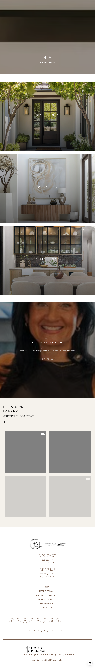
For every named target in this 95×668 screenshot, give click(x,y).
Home (46, 587)
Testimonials (46, 603)
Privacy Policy (57, 660)
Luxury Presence (65, 654)
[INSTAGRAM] (18, 620)
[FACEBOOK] (11, 620)
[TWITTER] (31, 620)
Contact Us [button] (47, 359)
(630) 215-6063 (47, 560)
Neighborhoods (46, 599)
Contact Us (46, 607)
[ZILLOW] (51, 620)
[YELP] (58, 620)
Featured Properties (46, 595)
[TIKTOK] (45, 620)
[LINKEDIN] (25, 620)
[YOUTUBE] (38, 620)
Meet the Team (46, 591)
